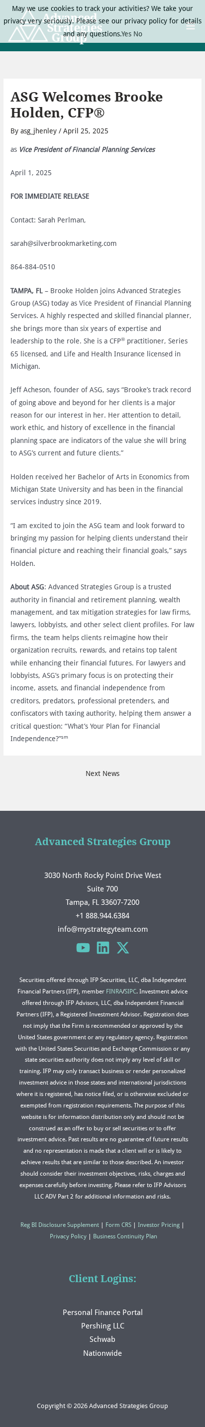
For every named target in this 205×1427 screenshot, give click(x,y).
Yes (126, 34)
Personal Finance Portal (103, 1312)
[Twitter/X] (123, 948)
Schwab (102, 1339)
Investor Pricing (159, 1224)
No (137, 34)
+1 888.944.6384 (102, 915)
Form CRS (118, 1224)
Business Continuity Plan (125, 1236)
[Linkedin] (103, 948)
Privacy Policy (68, 1236)
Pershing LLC (102, 1325)
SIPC (130, 991)
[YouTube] (83, 948)
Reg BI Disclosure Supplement (59, 1224)
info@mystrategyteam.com (103, 929)
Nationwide (102, 1353)
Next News (102, 773)
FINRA (114, 991)
